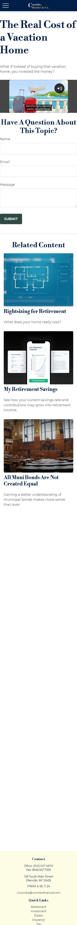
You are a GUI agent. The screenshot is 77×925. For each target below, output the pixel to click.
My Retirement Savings (30, 389)
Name (5, 139)
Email (5, 162)
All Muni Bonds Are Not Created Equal (31, 480)
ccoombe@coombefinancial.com (38, 892)
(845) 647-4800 (43, 866)
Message (7, 185)
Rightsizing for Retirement (35, 311)
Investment (38, 911)
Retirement (38, 907)
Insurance (38, 919)
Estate (38, 915)
